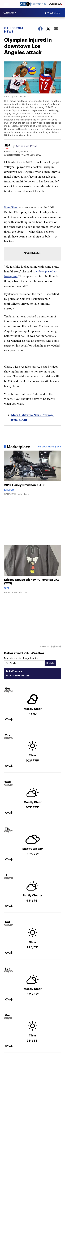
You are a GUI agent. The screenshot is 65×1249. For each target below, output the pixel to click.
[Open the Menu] (6, 4)
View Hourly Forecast (17, 676)
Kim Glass (11, 207)
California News (14, 29)
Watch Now (55, 4)
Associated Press (26, 146)
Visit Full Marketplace (49, 447)
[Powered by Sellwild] (56, 646)
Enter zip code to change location (21, 658)
